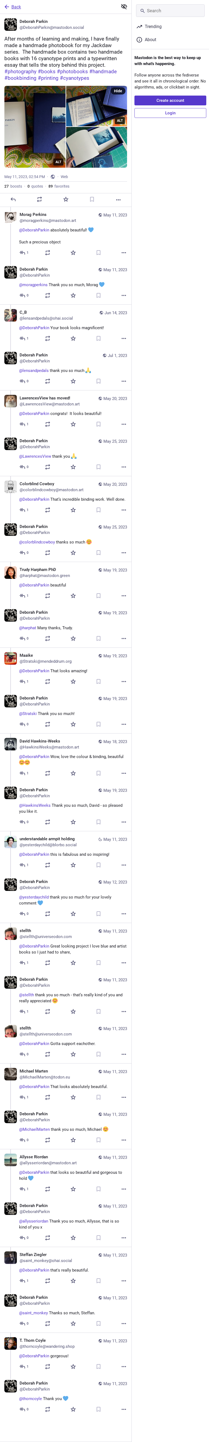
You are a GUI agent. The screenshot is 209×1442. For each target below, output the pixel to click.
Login (170, 113)
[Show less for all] (124, 6)
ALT (58, 162)
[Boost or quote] (39, 199)
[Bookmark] (92, 199)
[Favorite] (66, 199)
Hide (118, 91)
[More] (118, 200)
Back (16, 7)
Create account (170, 100)
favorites (58, 186)
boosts (13, 186)
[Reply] (13, 199)
